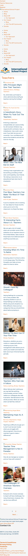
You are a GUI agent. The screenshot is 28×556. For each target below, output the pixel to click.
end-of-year (7, 199)
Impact (5, 421)
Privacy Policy (6, 545)
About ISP (7, 16)
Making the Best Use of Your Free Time (13, 334)
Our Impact (7, 20)
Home (6, 11)
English (2, 551)
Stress (5, 338)
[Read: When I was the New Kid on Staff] (14, 154)
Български (16, 551)
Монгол (7, 553)
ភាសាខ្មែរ (2, 553)
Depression (13, 420)
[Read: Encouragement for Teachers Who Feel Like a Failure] (14, 369)
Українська (23, 553)
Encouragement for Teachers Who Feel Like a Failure (13, 381)
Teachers (6, 91)
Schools (6, 167)
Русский (11, 553)
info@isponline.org (6, 527)
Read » (5, 103)
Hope (19, 420)
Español (17, 553)
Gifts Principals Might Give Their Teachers (12, 86)
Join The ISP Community (14, 24)
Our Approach (10, 18)
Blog (5, 14)
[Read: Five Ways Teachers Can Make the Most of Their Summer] (8, 190)
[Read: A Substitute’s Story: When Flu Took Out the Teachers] (14, 109)
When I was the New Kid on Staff (12, 163)
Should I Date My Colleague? (10, 288)
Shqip (7, 551)
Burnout (6, 225)
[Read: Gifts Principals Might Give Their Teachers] (8, 82)
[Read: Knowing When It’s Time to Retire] (10, 247)
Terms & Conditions (8, 543)
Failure (5, 386)
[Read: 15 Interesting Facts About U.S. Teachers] (11, 218)
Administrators (8, 90)
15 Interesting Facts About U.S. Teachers (12, 221)
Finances (3, 547)
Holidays (16, 90)
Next (15, 514)
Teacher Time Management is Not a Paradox (12, 448)
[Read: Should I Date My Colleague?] (14, 279)
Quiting (10, 386)
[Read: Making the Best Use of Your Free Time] (14, 325)
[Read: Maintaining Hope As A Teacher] (14, 411)
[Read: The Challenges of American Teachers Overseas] (14, 474)
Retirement (7, 255)
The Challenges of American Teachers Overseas (11, 485)
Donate (6, 26)
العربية (11, 551)
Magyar (21, 551)
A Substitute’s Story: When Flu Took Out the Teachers (13, 114)
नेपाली (1, 555)
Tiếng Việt (3, 548)
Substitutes (7, 119)
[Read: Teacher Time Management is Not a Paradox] (12, 444)
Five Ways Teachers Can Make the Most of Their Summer (14, 194)
